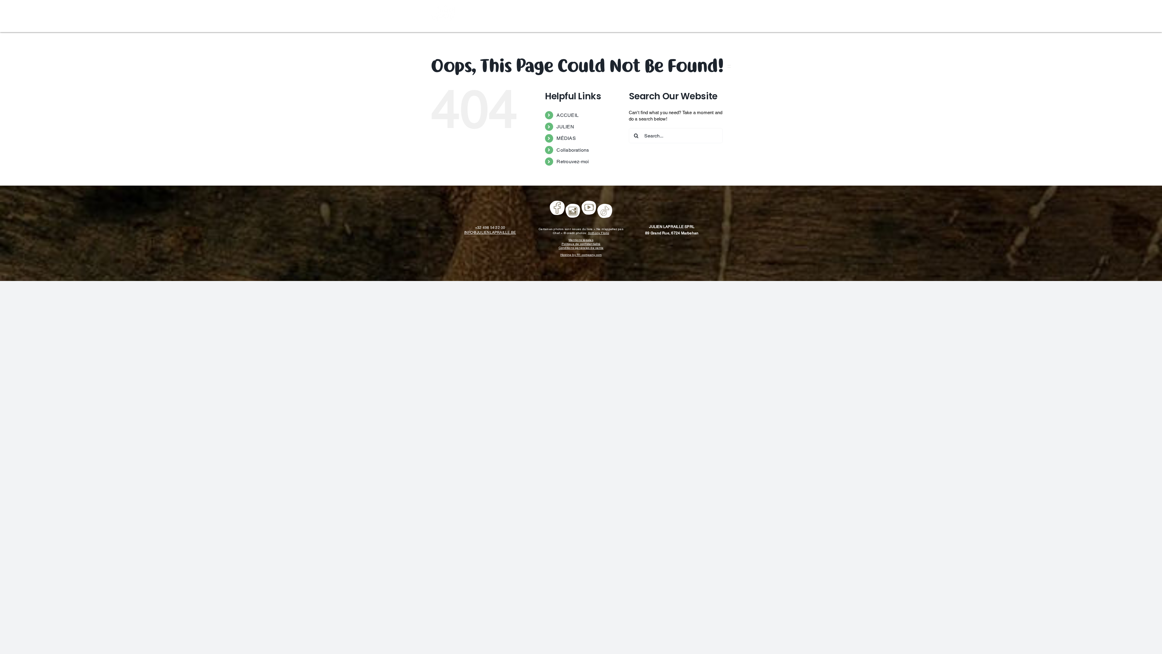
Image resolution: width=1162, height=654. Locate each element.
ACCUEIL (567, 115)
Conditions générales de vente (581, 248)
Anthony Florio (598, 233)
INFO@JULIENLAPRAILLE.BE (490, 232)
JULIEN (565, 127)
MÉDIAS (566, 138)
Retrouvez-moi (572, 161)
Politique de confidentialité (581, 244)
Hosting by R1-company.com (581, 255)
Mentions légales (581, 240)
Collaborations (572, 150)
